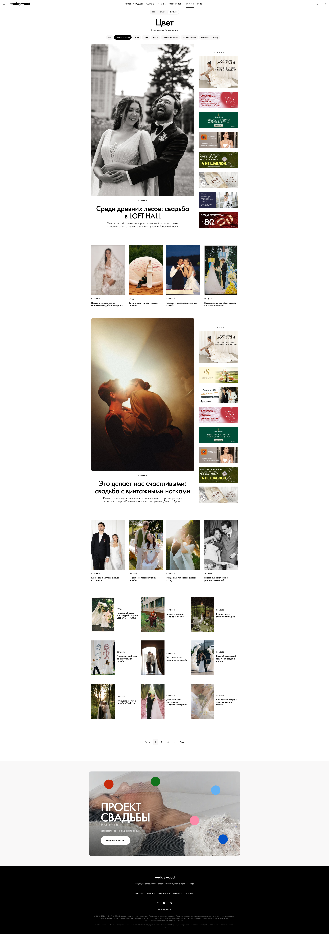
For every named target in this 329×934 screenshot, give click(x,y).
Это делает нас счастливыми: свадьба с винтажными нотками (142, 487)
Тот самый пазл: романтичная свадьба (177, 658)
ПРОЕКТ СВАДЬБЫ (134, 4)
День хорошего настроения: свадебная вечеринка (176, 702)
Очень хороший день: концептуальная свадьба (127, 659)
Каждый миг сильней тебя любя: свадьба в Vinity (226, 659)
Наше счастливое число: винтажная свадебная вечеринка (107, 304)
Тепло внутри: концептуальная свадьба (143, 304)
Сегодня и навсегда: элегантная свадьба (181, 304)
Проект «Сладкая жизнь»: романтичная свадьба (216, 579)
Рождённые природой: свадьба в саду (181, 579)
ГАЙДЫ (200, 4)
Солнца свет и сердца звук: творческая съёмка (226, 702)
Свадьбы (173, 12)
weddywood (164, 877)
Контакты (177, 894)
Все (153, 12)
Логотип (190, 894)
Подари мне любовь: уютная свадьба (142, 579)
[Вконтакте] (164, 903)
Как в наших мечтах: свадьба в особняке (105, 579)
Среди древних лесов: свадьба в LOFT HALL (142, 212)
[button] (325, 4)
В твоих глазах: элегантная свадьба (225, 615)
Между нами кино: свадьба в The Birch (175, 615)
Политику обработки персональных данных (193, 916)
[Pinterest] (171, 903)
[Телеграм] (158, 903)
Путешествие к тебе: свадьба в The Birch (126, 702)
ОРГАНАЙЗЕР (176, 4)
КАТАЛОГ (150, 4)
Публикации (164, 894)
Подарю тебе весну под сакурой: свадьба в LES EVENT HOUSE (127, 615)
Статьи (162, 12)
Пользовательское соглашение (161, 916)
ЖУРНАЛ (190, 4)
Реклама (139, 894)
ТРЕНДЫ (162, 4)
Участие (150, 894)
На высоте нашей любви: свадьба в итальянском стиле (220, 304)
